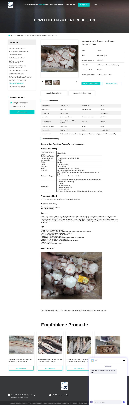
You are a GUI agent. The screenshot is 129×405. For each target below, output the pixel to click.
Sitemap (12, 403)
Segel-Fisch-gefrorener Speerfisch (94, 310)
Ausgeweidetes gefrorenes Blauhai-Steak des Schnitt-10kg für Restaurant (50, 361)
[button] (11, 349)
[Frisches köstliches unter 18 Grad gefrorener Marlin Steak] (107, 345)
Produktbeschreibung (82, 93)
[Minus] (124, 360)
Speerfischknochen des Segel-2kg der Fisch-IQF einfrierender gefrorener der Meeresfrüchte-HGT (20, 361)
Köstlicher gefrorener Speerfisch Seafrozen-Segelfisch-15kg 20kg (77, 360)
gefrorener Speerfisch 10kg (54, 310)
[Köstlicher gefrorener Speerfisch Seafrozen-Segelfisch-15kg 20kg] (79, 345)
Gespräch (83, 4)
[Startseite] (10, 5)
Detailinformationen (54, 93)
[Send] (124, 402)
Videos (60, 4)
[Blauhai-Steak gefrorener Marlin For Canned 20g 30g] (59, 59)
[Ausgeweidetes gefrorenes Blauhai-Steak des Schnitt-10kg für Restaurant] (50, 345)
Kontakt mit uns (69, 4)
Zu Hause (27, 4)
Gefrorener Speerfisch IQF (73, 310)
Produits (42, 4)
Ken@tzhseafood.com (20, 103)
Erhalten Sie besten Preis (90, 83)
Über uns (34, 4)
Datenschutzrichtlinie (22, 403)
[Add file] (91, 402)
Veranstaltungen (51, 4)
